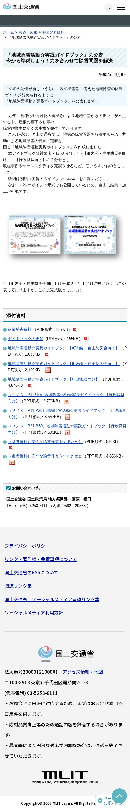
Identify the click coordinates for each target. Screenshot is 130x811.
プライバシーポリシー (27, 545)
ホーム (8, 32)
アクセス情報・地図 (83, 672)
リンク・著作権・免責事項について (41, 559)
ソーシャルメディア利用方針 (34, 612)
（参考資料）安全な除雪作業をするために (45, 441)
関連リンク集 (18, 585)
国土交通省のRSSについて (31, 572)
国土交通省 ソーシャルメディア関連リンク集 (52, 599)
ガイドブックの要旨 (25, 339)
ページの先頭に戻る (113, 801)
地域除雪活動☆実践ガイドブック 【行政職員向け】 (54, 379)
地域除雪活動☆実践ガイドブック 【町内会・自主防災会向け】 (64, 348)
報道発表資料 (53, 32)
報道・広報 (28, 32)
